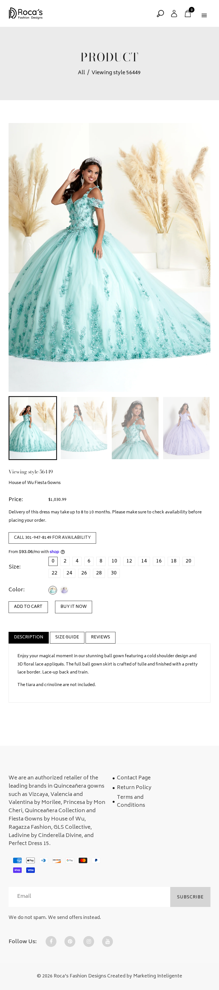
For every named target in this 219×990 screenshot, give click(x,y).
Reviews (100, 637)
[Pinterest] (69, 941)
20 (188, 561)
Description (28, 637)
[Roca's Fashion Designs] (26, 13)
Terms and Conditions (131, 801)
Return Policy (134, 788)
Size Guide (67, 637)
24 (69, 573)
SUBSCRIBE (190, 897)
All (81, 73)
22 (54, 573)
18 (174, 561)
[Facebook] (51, 941)
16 (159, 561)
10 (114, 561)
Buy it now (73, 606)
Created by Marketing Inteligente (144, 976)
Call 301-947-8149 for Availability (52, 538)
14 (144, 561)
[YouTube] (107, 941)
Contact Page (134, 778)
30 (114, 573)
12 (129, 561)
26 (84, 573)
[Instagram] (88, 941)
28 (99, 573)
